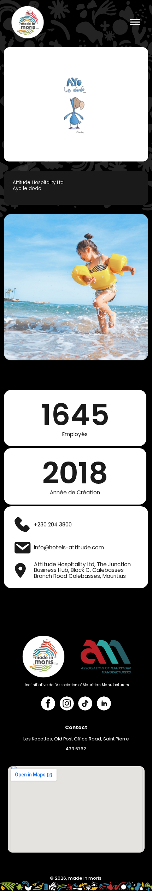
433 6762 (76, 749)
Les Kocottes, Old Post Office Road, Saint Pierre (76, 739)
